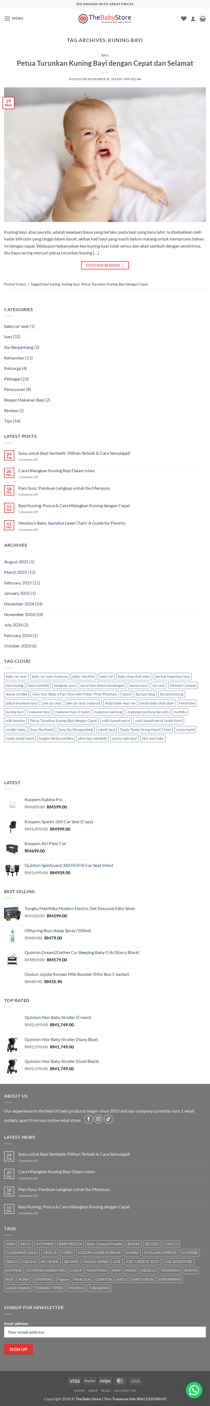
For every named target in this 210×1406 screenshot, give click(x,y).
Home (79, 1391)
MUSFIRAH (170, 1270)
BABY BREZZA (70, 1244)
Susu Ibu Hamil (42, 729)
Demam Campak (183, 685)
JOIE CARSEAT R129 (142, 1261)
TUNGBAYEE (99, 1288)
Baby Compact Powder (105, 1244)
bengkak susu (64, 685)
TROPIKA (76, 1288)
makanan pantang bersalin (148, 712)
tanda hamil (185, 729)
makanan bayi (39, 712)
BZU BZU (152, 1244)
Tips (8, 420)
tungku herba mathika (56, 738)
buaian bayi (138, 685)
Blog (106, 1391)
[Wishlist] (183, 19)
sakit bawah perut (116, 720)
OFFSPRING (43, 1279)
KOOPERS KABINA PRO (46, 1270)
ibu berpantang (171, 694)
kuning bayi (71, 284)
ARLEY (25, 1244)
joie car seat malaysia (83, 703)
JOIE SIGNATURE (178, 1261)
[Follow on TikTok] (108, 1118)
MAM (116, 1270)
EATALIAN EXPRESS (160, 1252)
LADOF (76, 1270)
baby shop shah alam (134, 676)
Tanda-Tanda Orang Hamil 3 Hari (145, 729)
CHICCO (171, 1244)
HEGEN (29, 1261)
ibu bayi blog (145, 694)
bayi (105, 55)
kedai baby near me (120, 703)
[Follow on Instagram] (98, 1118)
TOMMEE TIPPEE (49, 1288)
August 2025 (16, 561)
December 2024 (19, 603)
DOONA (132, 1252)
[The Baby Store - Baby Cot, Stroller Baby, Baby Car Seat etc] (105, 18)
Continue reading (105, 265)
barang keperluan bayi (172, 676)
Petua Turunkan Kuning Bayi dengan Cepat (114, 284)
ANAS (10, 1244)
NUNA (23, 1279)
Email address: (16, 1323)
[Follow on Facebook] (88, 1118)
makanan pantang (108, 712)
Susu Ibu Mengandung (76, 729)
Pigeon (63, 1279)
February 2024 (18, 635)
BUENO (134, 1244)
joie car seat (52, 703)
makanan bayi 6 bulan (72, 712)
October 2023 (17, 645)
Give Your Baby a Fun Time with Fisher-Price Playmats (74, 694)
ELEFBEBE (189, 1252)
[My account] (193, 19)
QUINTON (103, 1279)
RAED (121, 1279)
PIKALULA (82, 1279)
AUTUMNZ (45, 1244)
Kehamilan (14, 357)
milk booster (15, 720)
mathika (180, 712)
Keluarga (12, 368)
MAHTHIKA (97, 1270)
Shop (93, 1391)
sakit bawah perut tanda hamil (158, 720)
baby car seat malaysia (50, 676)
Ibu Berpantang (18, 347)
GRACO (12, 1261)
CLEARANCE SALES (22, 1252)
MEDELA (149, 1270)
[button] (13, 18)
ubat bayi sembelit (92, 738)
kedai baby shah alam (157, 703)
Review (11, 410)
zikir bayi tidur (153, 738)
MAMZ (131, 1270)
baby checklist (83, 676)
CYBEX (67, 1252)
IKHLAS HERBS (96, 1261)
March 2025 (15, 572)
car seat (158, 685)
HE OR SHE (50, 1261)
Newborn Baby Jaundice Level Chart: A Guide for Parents (72, 522)
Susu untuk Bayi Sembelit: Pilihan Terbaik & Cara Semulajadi (74, 453)
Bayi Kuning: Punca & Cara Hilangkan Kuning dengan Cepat (74, 505)
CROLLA (50, 1252)
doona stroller (16, 694)
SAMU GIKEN (142, 1279)
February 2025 (18, 582)
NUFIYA (190, 1270)
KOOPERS (14, 1270)
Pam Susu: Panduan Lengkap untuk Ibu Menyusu (64, 488)
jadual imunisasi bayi (22, 703)
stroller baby (15, 729)
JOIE (117, 1261)
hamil (126, 694)
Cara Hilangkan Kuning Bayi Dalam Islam (56, 470)
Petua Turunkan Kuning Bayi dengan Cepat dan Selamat (105, 63)
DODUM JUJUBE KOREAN (99, 1252)
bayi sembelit (38, 685)
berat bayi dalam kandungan (102, 685)
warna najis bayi (124, 738)
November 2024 (19, 614)
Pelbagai (12, 378)
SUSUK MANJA (18, 1288)
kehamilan (187, 703)
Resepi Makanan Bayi (24, 399)
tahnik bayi (106, 729)
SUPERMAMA (169, 1279)
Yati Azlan (132, 79)
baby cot (106, 676)
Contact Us (125, 1391)
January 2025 (17, 593)
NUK (9, 1279)
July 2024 (13, 624)
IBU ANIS (71, 1261)
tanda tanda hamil (20, 738)
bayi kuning (51, 284)
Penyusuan (14, 389)
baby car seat (16, 326)
